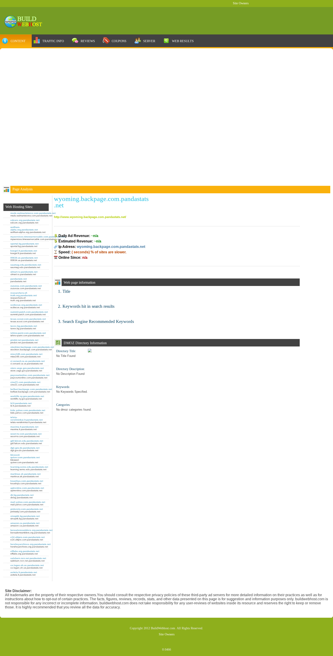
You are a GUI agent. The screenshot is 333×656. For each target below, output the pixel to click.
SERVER (149, 41)
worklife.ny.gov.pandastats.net (27, 396)
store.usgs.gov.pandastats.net (27, 368)
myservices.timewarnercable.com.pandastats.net (37, 236)
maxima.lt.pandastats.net (24, 427)
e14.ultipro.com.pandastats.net (27, 537)
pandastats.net (18, 279)
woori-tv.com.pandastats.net (25, 434)
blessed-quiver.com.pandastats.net (25, 456)
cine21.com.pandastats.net (25, 382)
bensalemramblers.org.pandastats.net (31, 530)
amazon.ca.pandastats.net (24, 523)
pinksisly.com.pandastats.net (26, 509)
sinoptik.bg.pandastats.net (25, 516)
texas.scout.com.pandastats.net (28, 319)
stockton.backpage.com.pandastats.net (32, 347)
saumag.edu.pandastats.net (25, 265)
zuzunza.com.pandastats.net (26, 286)
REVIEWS (88, 41)
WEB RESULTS (183, 41)
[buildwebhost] (25, 21)
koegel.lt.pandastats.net (23, 250)
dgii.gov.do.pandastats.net (24, 448)
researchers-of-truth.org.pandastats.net (23, 294)
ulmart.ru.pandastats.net (23, 272)
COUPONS (119, 41)
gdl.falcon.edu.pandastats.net (26, 441)
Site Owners (241, 3)
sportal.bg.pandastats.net (24, 243)
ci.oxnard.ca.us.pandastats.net (27, 361)
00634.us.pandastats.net (24, 258)
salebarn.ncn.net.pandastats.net (28, 558)
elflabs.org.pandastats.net (24, 551)
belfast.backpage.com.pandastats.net (31, 389)
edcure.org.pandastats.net (24, 220)
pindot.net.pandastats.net (24, 340)
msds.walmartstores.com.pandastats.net (33, 213)
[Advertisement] (166, 85)
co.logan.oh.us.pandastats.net (27, 565)
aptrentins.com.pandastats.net (27, 488)
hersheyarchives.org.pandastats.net (30, 544)
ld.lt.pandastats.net (20, 403)
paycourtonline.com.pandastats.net (29, 375)
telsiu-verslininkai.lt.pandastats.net (26, 418)
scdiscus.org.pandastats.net (26, 305)
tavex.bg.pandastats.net (23, 326)
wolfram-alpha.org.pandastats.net (24, 228)
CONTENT (18, 41)
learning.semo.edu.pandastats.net (29, 467)
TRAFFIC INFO (53, 41)
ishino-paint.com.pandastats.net (28, 333)
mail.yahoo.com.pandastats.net (27, 502)
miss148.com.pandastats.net (26, 354)
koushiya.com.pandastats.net (26, 481)
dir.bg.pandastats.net (22, 495)
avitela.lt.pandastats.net (23, 572)
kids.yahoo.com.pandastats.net (27, 410)
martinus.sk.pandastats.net (25, 474)
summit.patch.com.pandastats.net (29, 312)
